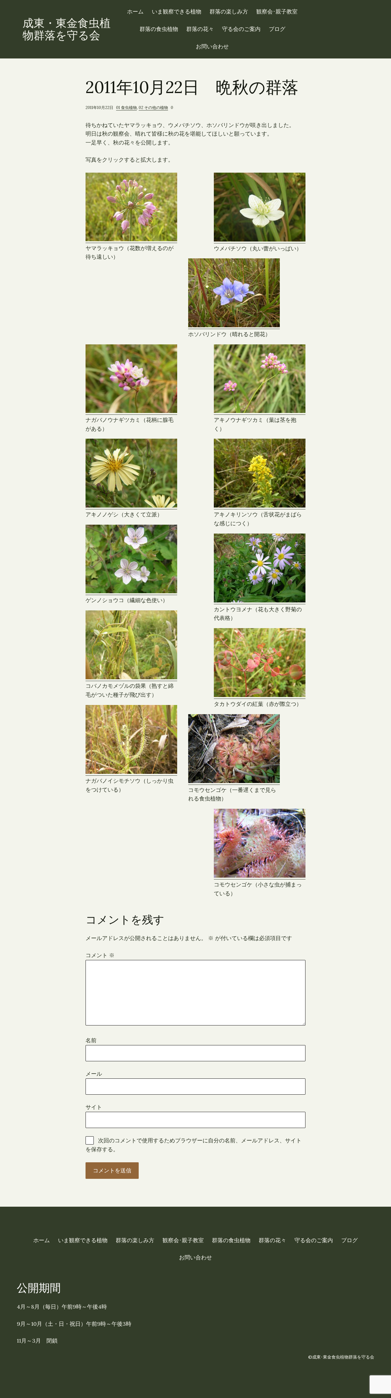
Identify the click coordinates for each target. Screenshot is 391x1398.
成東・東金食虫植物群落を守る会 (67, 29)
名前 (91, 1040)
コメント (100, 955)
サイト (94, 1107)
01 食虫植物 (126, 107)
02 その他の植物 (153, 107)
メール (94, 1073)
